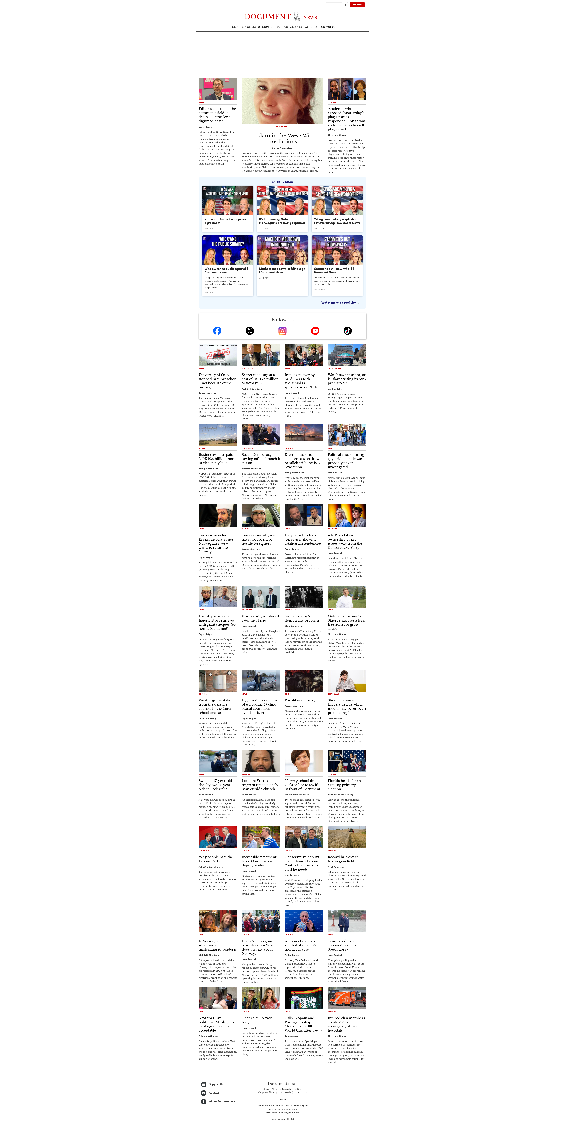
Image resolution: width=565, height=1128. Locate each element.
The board (333, 529)
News (235, 27)
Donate (357, 5)
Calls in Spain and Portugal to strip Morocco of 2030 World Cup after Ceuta (303, 1024)
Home (266, 1088)
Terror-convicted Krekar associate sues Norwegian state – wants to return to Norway (216, 543)
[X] (250, 331)
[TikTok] (348, 331)
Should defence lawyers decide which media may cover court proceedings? (347, 706)
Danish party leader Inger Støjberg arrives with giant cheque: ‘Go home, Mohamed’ (217, 622)
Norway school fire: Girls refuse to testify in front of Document (302, 785)
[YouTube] (315, 331)
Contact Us (301, 1092)
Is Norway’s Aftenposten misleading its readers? (217, 945)
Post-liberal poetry (300, 700)
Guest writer (335, 369)
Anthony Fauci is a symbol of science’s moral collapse (301, 945)
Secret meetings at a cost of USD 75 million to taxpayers (260, 379)
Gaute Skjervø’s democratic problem (302, 618)
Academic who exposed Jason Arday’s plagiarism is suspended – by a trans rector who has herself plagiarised (346, 119)
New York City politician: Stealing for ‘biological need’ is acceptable (217, 1024)
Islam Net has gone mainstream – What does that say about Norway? (258, 947)
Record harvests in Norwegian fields (343, 859)
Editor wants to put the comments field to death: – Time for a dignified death (217, 115)
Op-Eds (297, 1088)
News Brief (247, 775)
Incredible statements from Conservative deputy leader (260, 861)
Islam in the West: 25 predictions (282, 139)
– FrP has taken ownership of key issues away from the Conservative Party (345, 541)
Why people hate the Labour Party (216, 859)
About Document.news (223, 1101)
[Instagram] (282, 331)
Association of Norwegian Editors (282, 1113)
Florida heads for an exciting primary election (344, 785)
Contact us (327, 27)
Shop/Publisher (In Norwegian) (275, 1092)
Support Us (216, 1084)
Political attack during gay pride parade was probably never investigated (346, 461)
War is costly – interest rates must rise (260, 618)
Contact (214, 1093)
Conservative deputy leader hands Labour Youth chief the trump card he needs (303, 863)
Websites (296, 27)
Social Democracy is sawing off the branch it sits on (261, 459)
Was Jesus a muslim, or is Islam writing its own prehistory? (347, 379)
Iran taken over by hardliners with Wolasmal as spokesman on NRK (301, 381)
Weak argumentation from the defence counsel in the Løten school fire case (216, 706)
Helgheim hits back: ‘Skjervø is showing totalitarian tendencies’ (304, 539)
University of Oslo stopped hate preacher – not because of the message (217, 381)
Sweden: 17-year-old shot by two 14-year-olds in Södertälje (215, 785)
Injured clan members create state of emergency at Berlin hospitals (346, 1024)
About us (311, 27)
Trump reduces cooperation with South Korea (342, 945)
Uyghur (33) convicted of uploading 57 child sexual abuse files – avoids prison (260, 706)
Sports (288, 1012)
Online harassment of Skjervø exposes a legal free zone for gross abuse (346, 622)
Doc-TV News (279, 27)
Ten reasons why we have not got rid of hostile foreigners (258, 539)
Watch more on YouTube (339, 302)
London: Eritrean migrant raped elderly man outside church (260, 785)
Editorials (248, 27)
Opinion (263, 27)
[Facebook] (217, 331)
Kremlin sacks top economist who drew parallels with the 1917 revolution (302, 461)
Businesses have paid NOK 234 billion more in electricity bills (217, 459)
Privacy (282, 1099)
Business (203, 448)
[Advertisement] (282, 54)
